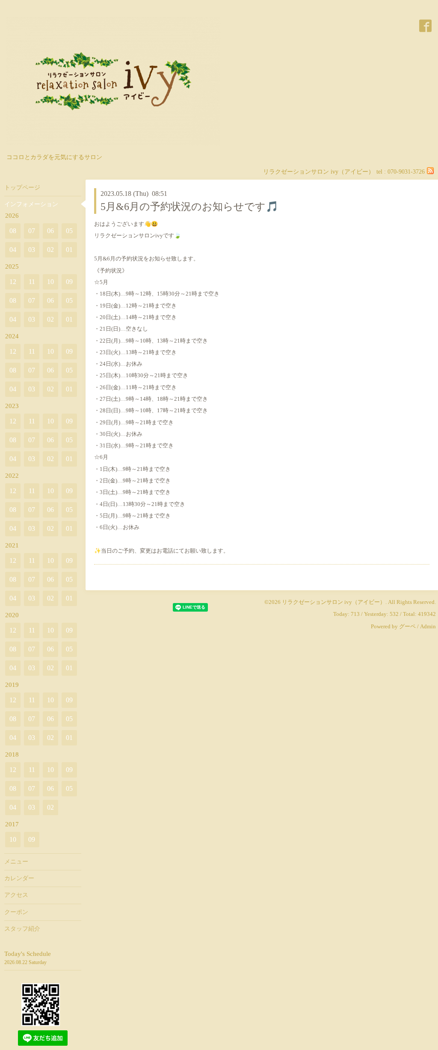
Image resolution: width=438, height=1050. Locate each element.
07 (31, 230)
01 (69, 249)
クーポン (16, 912)
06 (50, 230)
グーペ (407, 626)
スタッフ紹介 (22, 929)
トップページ (22, 187)
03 (31, 249)
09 (69, 281)
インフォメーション (31, 204)
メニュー (16, 861)
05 (69, 230)
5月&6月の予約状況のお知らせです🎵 (189, 206)
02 (50, 249)
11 (32, 281)
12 (12, 281)
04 (12, 249)
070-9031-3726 (406, 172)
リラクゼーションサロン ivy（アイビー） (333, 602)
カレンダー (19, 878)
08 (12, 230)
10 (50, 281)
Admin (428, 626)
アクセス (16, 895)
